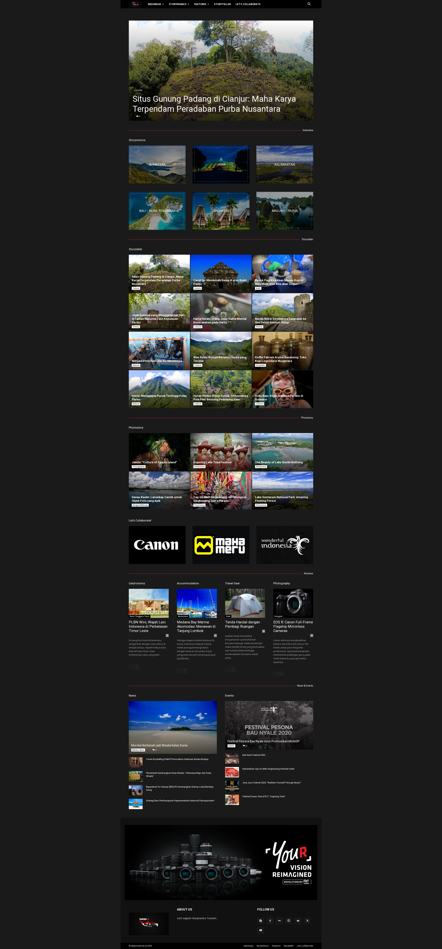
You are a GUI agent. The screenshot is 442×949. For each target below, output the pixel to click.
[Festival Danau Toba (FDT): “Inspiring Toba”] (232, 800)
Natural (136, 365)
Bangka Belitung (140, 505)
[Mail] (298, 920)
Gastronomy (137, 583)
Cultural (197, 326)
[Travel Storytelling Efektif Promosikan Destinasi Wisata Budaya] (136, 762)
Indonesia (154, 4)
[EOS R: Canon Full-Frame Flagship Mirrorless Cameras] (293, 603)
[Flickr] (279, 920)
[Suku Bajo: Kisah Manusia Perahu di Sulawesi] (282, 389)
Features (200, 4)
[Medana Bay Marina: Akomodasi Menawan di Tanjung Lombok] (197, 603)
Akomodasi (183, 616)
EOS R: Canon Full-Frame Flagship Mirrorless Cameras (293, 626)
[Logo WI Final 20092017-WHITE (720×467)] (284, 545)
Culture (138, 90)
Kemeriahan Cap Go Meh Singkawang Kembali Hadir (268, 769)
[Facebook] (270, 920)
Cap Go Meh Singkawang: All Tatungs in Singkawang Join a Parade (220, 498)
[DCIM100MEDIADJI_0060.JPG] (157, 211)
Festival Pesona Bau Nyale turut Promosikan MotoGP (264, 741)
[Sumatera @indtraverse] (157, 165)
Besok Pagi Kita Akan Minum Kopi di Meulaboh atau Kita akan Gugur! (279, 282)
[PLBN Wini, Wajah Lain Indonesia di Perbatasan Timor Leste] (149, 603)
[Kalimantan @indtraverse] (284, 165)
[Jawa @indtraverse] (221, 165)
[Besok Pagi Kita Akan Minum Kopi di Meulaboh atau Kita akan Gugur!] (282, 274)
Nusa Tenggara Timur (139, 616)
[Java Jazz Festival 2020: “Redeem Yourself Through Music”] (232, 786)
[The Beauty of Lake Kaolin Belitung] (282, 452)
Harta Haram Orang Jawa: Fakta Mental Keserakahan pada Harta (219, 320)
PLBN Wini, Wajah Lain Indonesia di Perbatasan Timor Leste (148, 626)
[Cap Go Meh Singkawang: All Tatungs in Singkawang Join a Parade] (221, 491)
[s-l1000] (157, 545)
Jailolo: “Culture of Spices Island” (154, 462)
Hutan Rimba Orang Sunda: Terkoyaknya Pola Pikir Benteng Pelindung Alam (220, 397)
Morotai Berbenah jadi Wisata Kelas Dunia (159, 745)
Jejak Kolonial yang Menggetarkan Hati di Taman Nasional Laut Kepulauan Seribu (158, 318)
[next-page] (136, 667)
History (136, 326)
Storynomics (177, 4)
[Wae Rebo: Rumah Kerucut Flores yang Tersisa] (221, 351)
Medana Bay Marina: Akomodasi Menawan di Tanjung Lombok (196, 626)
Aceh (258, 288)
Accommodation (188, 583)
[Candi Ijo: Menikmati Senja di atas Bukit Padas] (221, 274)
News (132, 695)
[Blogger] (260, 920)
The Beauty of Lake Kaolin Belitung (279, 462)
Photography (139, 466)
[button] (309, 4)
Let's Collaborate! (140, 520)
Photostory (136, 427)
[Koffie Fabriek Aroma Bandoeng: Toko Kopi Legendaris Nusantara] (282, 351)
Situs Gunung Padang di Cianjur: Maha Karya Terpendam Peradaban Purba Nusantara (214, 104)
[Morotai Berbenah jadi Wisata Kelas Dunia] (173, 727)
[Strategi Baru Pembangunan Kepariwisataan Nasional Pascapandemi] (136, 804)
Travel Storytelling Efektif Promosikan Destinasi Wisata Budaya (177, 759)
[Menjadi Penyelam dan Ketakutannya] (159, 351)
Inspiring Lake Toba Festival (212, 462)
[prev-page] (131, 667)
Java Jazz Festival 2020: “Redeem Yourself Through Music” (271, 782)
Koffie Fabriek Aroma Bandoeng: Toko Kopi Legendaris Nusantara (280, 359)
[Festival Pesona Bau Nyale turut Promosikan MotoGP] (269, 725)
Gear (228, 616)
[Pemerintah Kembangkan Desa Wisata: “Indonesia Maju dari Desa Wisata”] (136, 776)
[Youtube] (260, 930)
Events (229, 695)
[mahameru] (221, 545)
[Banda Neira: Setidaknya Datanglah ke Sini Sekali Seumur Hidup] (282, 312)
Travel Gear (232, 583)
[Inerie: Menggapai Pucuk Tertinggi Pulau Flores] (159, 389)
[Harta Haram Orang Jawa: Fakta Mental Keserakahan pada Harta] (221, 312)
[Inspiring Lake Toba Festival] (221, 452)
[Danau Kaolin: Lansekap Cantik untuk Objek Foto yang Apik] (159, 491)
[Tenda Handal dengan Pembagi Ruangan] (245, 603)
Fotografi (278, 616)
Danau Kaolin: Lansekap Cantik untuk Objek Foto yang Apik (157, 498)
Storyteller (222, 4)
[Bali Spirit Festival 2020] (232, 758)
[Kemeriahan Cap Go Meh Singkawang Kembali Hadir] (232, 772)
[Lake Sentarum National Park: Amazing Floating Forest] (282, 491)
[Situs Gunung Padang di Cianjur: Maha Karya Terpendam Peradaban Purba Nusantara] (221, 71)
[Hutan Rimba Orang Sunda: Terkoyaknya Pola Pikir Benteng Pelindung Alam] (221, 389)
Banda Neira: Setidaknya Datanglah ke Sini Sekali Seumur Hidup (280, 320)
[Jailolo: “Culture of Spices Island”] (159, 452)
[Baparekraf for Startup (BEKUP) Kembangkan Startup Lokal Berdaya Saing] (136, 790)
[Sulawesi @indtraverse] (221, 211)
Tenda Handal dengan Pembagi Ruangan (242, 624)
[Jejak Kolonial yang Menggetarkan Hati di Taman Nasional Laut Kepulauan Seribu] (159, 312)
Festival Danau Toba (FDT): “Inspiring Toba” (263, 796)
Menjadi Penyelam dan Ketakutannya (157, 361)
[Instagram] (288, 920)
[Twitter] (307, 920)
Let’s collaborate (248, 4)
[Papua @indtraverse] (284, 211)
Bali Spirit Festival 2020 (253, 755)
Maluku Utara (138, 750)
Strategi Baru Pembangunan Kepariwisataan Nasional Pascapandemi (180, 800)
